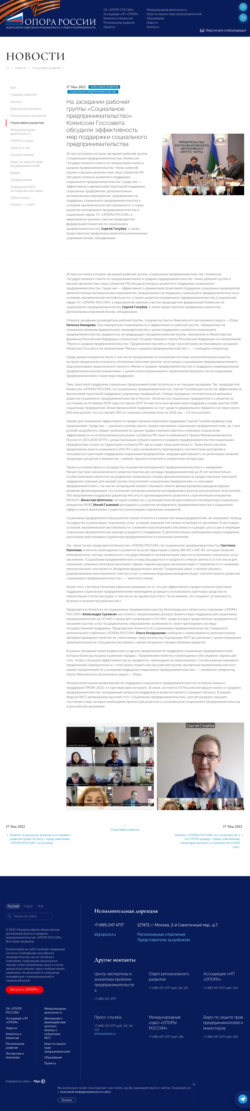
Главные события (23, 95)
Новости (152, 22)
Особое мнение (22, 155)
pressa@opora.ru (105, 1033)
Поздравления (21, 180)
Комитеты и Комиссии (118, 18)
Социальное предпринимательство (92, 91)
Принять (66, 1100)
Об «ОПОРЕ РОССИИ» (119, 9)
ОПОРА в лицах (21, 141)
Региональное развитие (119, 22)
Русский (13, 906)
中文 (40, 906)
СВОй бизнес (20, 198)
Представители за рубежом (163, 939)
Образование (155, 18)
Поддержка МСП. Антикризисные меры (26, 189)
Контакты (153, 27)
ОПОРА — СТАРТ (22, 205)
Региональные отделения (161, 934)
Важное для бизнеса (25, 109)
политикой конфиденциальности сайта (85, 1091)
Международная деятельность (167, 9)
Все (13, 87)
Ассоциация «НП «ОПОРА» (121, 14)
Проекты (109, 27)
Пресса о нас (20, 148)
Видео (15, 173)
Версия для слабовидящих (225, 30)
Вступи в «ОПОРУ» (24, 989)
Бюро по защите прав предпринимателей (174, 14)
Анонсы (16, 102)
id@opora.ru (105, 934)
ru (243, 17)
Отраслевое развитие (46, 68)
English (28, 906)
